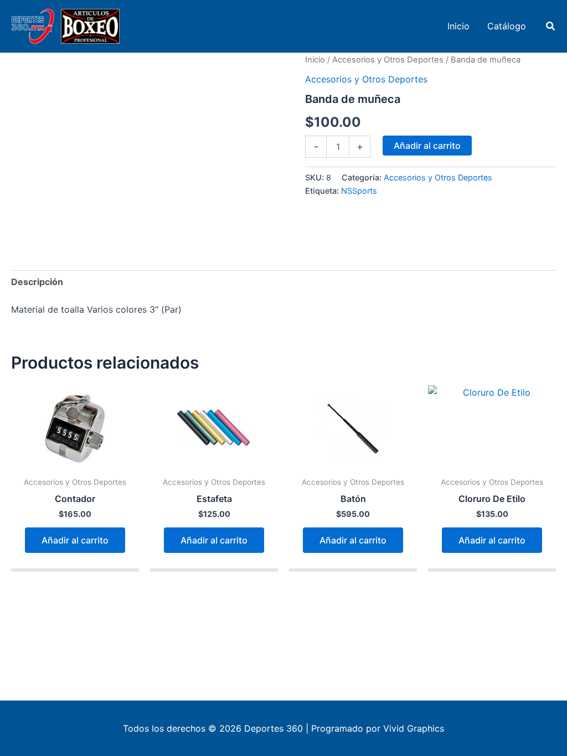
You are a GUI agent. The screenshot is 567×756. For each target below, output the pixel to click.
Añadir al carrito (427, 145)
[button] (551, 26)
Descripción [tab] (37, 281)
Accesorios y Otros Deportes (388, 60)
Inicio (315, 60)
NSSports (359, 190)
